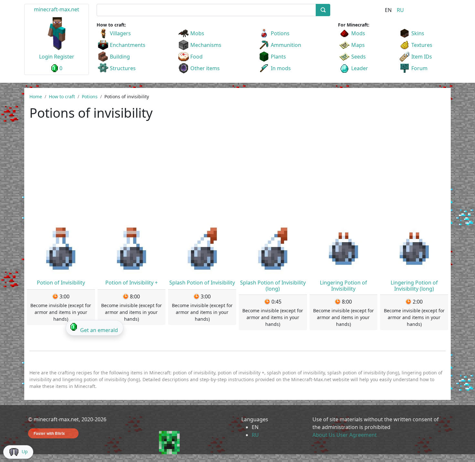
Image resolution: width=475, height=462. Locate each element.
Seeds (358, 56)
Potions (280, 33)
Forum (419, 68)
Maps (358, 44)
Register (64, 56)
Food (196, 56)
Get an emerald (99, 330)
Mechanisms (205, 44)
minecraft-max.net (56, 9)
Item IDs (421, 56)
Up (25, 451)
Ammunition (286, 44)
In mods (281, 68)
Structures (123, 68)
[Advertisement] (237, 174)
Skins (417, 33)
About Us (323, 434)
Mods (358, 33)
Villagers (120, 33)
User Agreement (356, 434)
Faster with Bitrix (49, 433)
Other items (205, 68)
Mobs (197, 33)
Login (46, 56)
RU (400, 10)
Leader (359, 68)
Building (120, 56)
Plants (278, 56)
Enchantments (127, 44)
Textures (421, 44)
